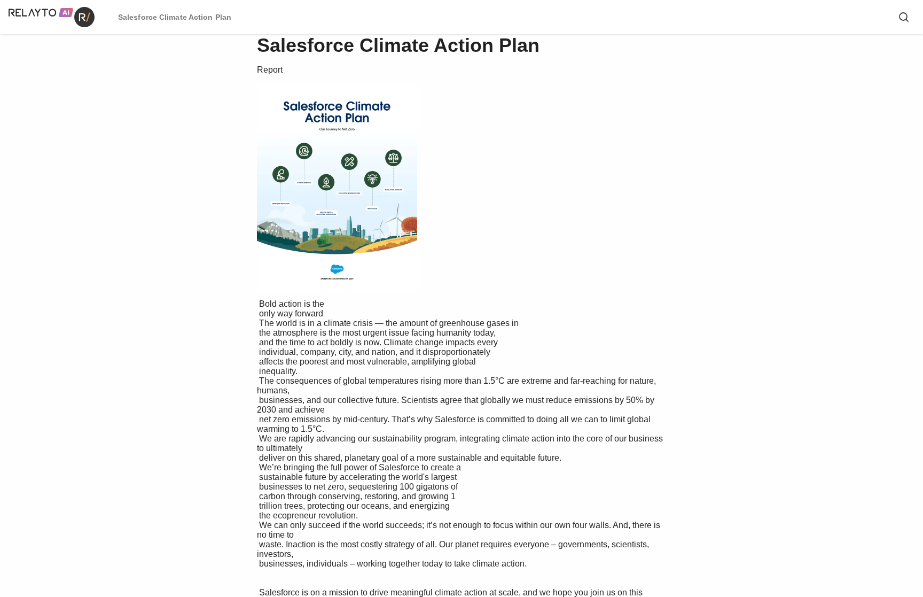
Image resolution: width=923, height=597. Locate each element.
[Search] (903, 17)
